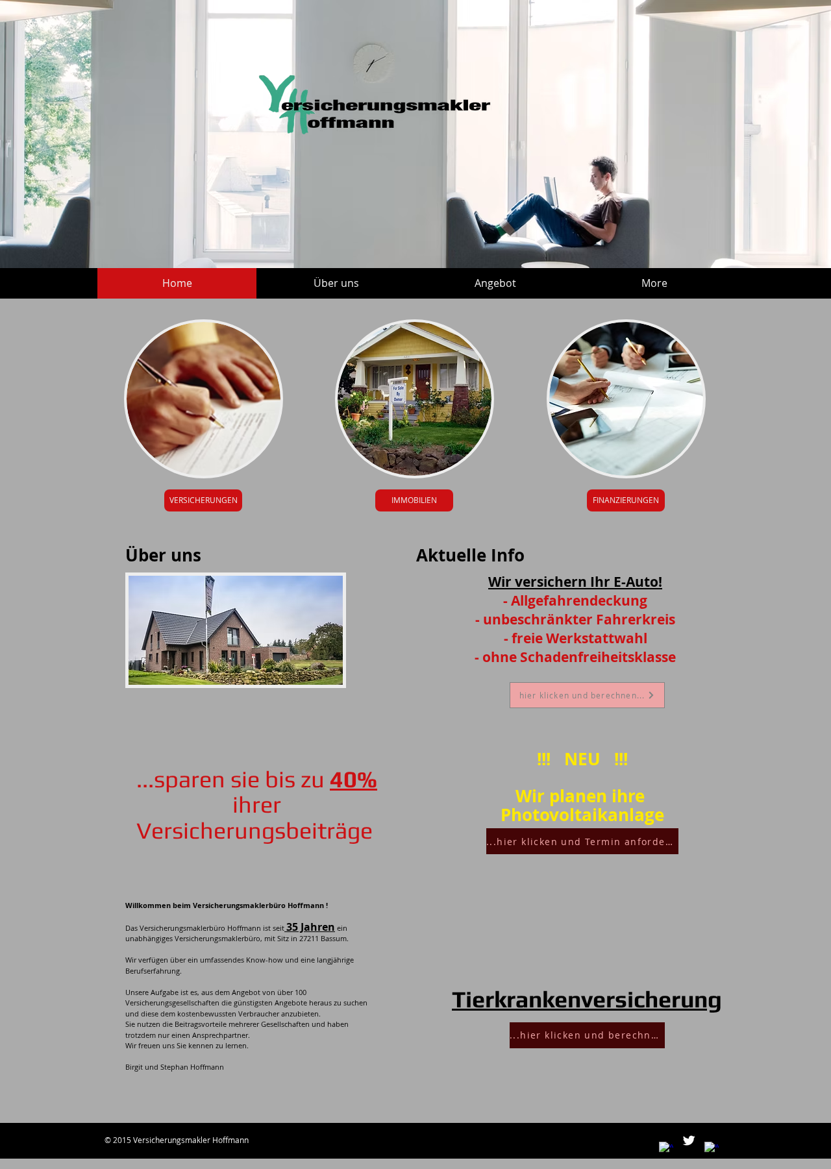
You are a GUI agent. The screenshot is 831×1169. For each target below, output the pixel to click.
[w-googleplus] (711, 1149)
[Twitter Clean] (689, 1140)
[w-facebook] (666, 1149)
